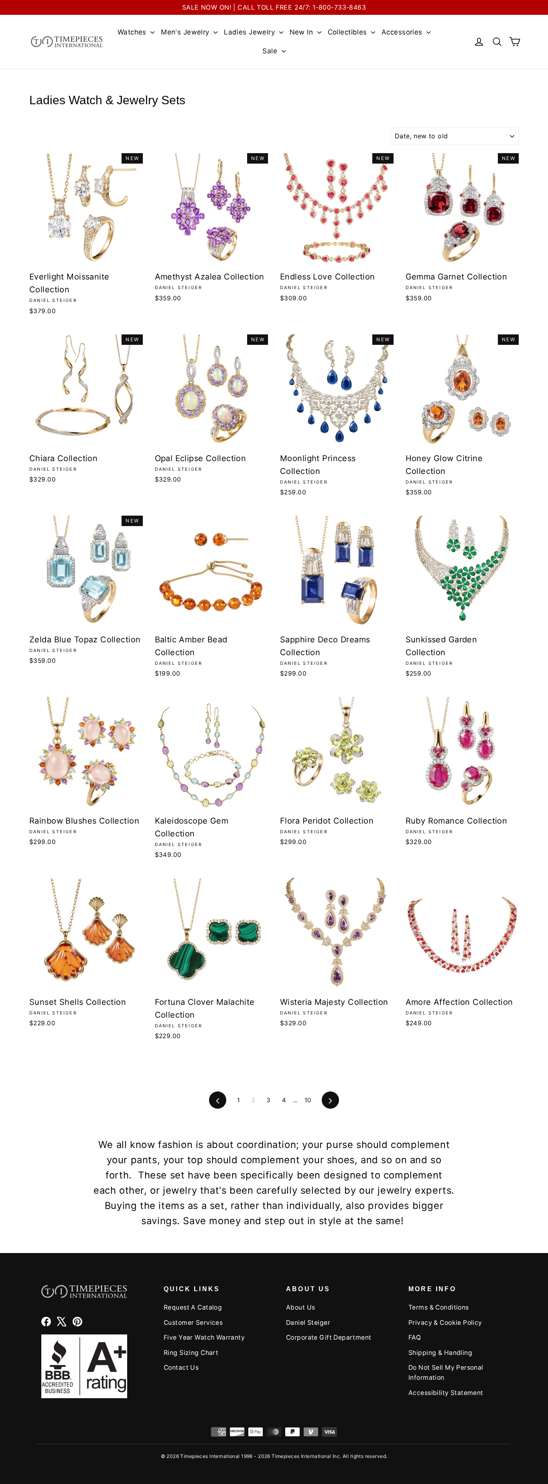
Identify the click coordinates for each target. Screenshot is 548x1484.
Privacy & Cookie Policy (445, 1322)
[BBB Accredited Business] (84, 1366)
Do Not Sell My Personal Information (445, 1372)
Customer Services (193, 1322)
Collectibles (348, 32)
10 (307, 1100)
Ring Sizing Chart (191, 1352)
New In (302, 32)
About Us (300, 1307)
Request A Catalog (193, 1307)
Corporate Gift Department (328, 1337)
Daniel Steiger (308, 1322)
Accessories (403, 32)
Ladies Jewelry (250, 32)
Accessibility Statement (445, 1393)
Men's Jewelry (186, 32)
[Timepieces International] (66, 41)
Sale (270, 51)
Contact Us (181, 1367)
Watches (133, 32)
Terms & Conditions (438, 1307)
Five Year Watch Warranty (204, 1337)
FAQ (414, 1337)
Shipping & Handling (440, 1352)
